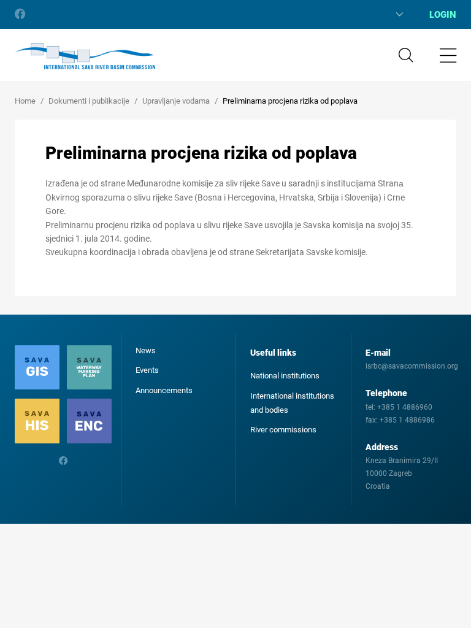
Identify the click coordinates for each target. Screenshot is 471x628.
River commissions (283, 429)
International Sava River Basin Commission (85, 56)
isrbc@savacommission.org (412, 366)
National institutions (285, 375)
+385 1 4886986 (407, 420)
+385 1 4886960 (404, 407)
